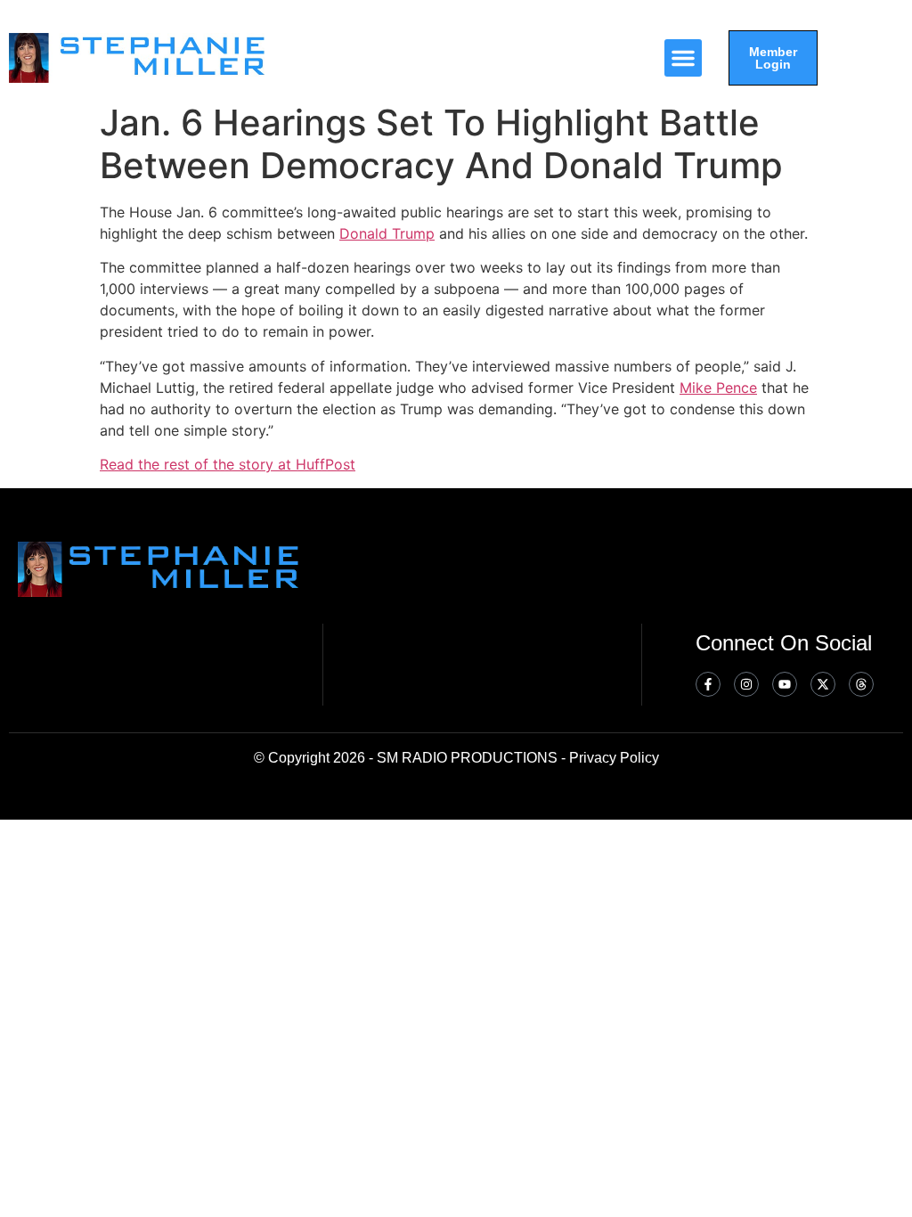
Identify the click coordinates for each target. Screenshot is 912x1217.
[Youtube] (784, 684)
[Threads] (861, 684)
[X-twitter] (822, 684)
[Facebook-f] (708, 684)
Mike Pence (718, 387)
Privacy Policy (614, 757)
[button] (683, 58)
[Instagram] (746, 684)
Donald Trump (387, 233)
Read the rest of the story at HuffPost (227, 464)
